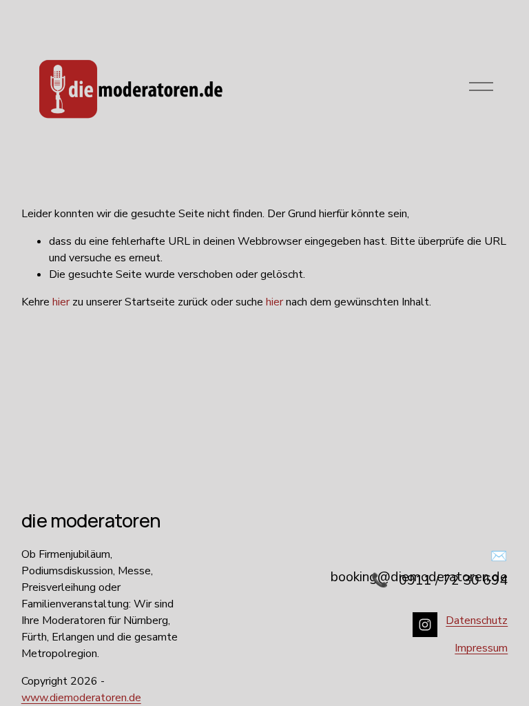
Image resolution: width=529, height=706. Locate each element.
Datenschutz (477, 620)
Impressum (481, 648)
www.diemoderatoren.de (81, 697)
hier (61, 302)
